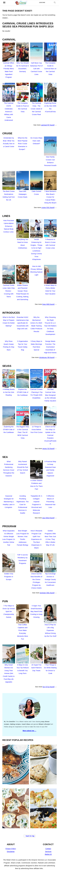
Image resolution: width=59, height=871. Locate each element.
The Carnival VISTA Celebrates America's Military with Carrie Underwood (8, 111)
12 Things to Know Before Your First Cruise (36, 429)
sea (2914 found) (48, 518)
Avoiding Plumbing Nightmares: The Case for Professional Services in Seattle (23, 504)
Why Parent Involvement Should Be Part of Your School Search (22, 467)
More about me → (29, 731)
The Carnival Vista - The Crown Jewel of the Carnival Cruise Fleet (36, 108)
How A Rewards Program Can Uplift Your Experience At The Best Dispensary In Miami (36, 539)
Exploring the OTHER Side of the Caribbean (8, 429)
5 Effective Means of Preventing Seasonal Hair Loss (50, 501)
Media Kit (48, 854)
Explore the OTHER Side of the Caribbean (22, 392)
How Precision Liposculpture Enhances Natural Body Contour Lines (8, 226)
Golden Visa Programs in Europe (8, 576)
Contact (48, 849)
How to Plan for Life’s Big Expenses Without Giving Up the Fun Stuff (50, 630)
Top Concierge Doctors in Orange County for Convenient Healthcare (50, 579)
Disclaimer (11, 851)
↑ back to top (29, 836)
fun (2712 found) (49, 687)
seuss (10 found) (48, 448)
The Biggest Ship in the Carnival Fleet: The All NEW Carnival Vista (22, 432)
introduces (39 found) (47, 357)
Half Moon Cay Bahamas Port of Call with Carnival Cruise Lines (36, 68)
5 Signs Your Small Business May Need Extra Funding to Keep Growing (36, 611)
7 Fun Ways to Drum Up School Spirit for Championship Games (9, 611)
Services (48, 851)
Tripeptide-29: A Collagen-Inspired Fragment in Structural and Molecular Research (36, 504)
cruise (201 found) (48, 207)
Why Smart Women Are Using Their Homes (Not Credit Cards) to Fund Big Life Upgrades (8, 673)
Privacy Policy (11, 849)
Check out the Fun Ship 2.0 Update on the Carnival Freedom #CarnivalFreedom (50, 435)
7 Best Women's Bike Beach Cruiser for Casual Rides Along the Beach (50, 197)
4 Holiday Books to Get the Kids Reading (9, 392)
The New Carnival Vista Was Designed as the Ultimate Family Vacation (50, 395)
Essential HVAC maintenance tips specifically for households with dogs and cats (22, 323)
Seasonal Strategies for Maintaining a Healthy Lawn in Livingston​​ (9, 501)
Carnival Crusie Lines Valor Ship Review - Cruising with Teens (9, 291)
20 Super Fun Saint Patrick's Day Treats (36, 667)
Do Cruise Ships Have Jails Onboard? (36, 140)
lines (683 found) (48, 304)
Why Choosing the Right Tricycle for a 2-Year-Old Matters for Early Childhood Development (50, 325)
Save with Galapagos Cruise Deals (22, 194)
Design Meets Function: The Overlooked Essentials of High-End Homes (50, 347)
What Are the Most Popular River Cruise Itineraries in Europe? (22, 143)
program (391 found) (47, 593)
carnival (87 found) (48, 125)
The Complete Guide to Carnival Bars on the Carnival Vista (50, 68)
